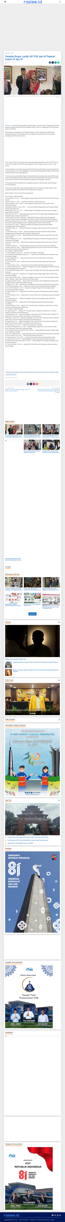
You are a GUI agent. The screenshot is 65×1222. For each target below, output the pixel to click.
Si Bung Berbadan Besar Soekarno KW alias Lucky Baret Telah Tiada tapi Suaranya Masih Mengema (35, 662)
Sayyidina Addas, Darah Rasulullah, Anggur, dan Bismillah (20, 843)
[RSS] (37, 384)
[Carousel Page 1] (30, 713)
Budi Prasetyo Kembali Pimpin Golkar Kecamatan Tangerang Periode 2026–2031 (28, 710)
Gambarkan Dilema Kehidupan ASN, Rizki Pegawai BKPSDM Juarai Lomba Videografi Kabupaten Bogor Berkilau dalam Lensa (32, 436)
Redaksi (52, 1219)
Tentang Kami (33, 1219)
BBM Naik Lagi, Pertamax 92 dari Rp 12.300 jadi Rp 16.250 (50, 607)
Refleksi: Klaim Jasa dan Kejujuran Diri (15, 659)
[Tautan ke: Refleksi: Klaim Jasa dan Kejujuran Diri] (32, 641)
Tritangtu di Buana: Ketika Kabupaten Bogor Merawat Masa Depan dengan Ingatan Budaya (28, 837)
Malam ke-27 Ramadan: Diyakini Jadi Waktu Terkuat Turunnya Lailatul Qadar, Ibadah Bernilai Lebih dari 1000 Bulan (36, 670)
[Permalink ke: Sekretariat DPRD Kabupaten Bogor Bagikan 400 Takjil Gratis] (32, 444)
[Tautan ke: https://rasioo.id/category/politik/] (59, 720)
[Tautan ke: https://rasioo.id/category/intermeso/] (59, 622)
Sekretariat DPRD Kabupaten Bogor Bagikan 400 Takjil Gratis (32, 451)
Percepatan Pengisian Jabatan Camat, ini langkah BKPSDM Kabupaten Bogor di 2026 (14, 436)
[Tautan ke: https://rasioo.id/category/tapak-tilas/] (59, 800)
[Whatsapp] (58, 62)
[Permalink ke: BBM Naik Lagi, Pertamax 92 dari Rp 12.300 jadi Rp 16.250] (51, 599)
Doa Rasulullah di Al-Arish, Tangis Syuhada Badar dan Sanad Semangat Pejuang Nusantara (28, 840)
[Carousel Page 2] (32, 713)
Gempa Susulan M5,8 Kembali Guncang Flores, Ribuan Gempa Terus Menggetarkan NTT (32, 589)
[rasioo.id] (33, 1)
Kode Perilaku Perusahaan (43, 1219)
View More (32, 614)
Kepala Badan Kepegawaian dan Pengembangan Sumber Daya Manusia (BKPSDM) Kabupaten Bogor (32, 372)
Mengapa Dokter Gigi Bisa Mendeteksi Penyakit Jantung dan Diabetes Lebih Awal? (12, 604)
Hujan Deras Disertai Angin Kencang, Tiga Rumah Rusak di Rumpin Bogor (18, 389)
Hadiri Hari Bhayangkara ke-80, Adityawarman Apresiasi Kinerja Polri (50, 589)
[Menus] (5, 2)
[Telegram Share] (55, 62)
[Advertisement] (32, 16)
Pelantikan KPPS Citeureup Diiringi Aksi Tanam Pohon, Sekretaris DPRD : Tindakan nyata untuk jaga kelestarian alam (50, 451)
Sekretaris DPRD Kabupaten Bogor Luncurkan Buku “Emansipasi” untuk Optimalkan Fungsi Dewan (50, 436)
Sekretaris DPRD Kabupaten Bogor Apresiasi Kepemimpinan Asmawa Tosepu (13, 559)
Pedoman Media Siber (23, 1219)
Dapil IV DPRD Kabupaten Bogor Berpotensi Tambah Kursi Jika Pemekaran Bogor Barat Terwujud (48, 390)
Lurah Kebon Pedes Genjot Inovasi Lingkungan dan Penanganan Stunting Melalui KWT (13, 589)
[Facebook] (28, 384)
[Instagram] (34, 384)
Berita (6, 63)
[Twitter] (31, 384)
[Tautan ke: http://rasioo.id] (59, 680)
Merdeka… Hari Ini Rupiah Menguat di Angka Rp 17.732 (32, 604)
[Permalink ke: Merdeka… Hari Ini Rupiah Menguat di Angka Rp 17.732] (32, 598)
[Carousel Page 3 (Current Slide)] (34, 713)
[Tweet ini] (53, 62)
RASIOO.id (8, 125)
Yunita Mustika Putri (11, 374)
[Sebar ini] (50, 62)
